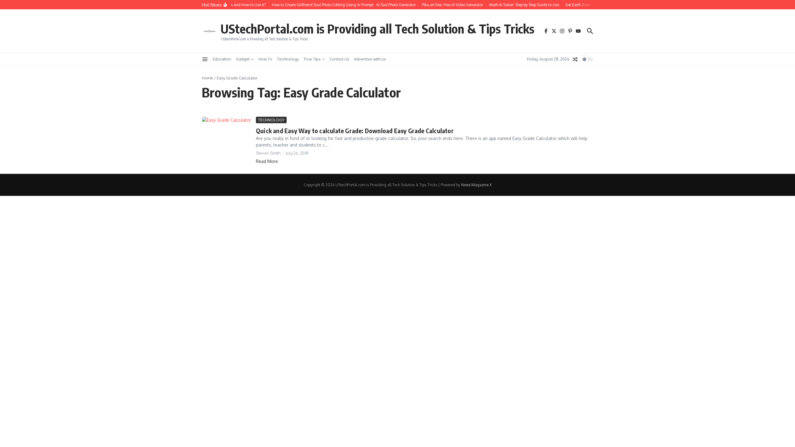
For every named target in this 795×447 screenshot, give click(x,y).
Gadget (243, 58)
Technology (288, 58)
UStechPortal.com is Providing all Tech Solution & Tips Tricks (377, 28)
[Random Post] (575, 59)
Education (222, 58)
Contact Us (339, 58)
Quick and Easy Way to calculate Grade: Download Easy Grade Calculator (355, 130)
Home (207, 77)
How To (265, 58)
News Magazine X (476, 185)
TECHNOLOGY (271, 119)
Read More (267, 161)
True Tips (312, 58)
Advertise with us (370, 58)
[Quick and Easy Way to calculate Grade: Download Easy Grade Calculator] (226, 132)
